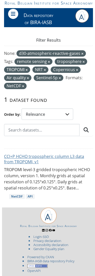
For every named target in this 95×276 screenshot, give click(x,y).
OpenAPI (34, 270)
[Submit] (86, 130)
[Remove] (82, 54)
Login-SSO (41, 236)
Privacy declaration (47, 240)
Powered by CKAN (40, 257)
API (30, 196)
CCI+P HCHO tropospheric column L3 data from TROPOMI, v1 (44, 159)
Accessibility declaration (50, 244)
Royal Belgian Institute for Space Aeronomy (49, 3)
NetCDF (17, 196)
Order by (12, 114)
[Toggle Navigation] (13, 14)
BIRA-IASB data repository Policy (50, 261)
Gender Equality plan (48, 249)
